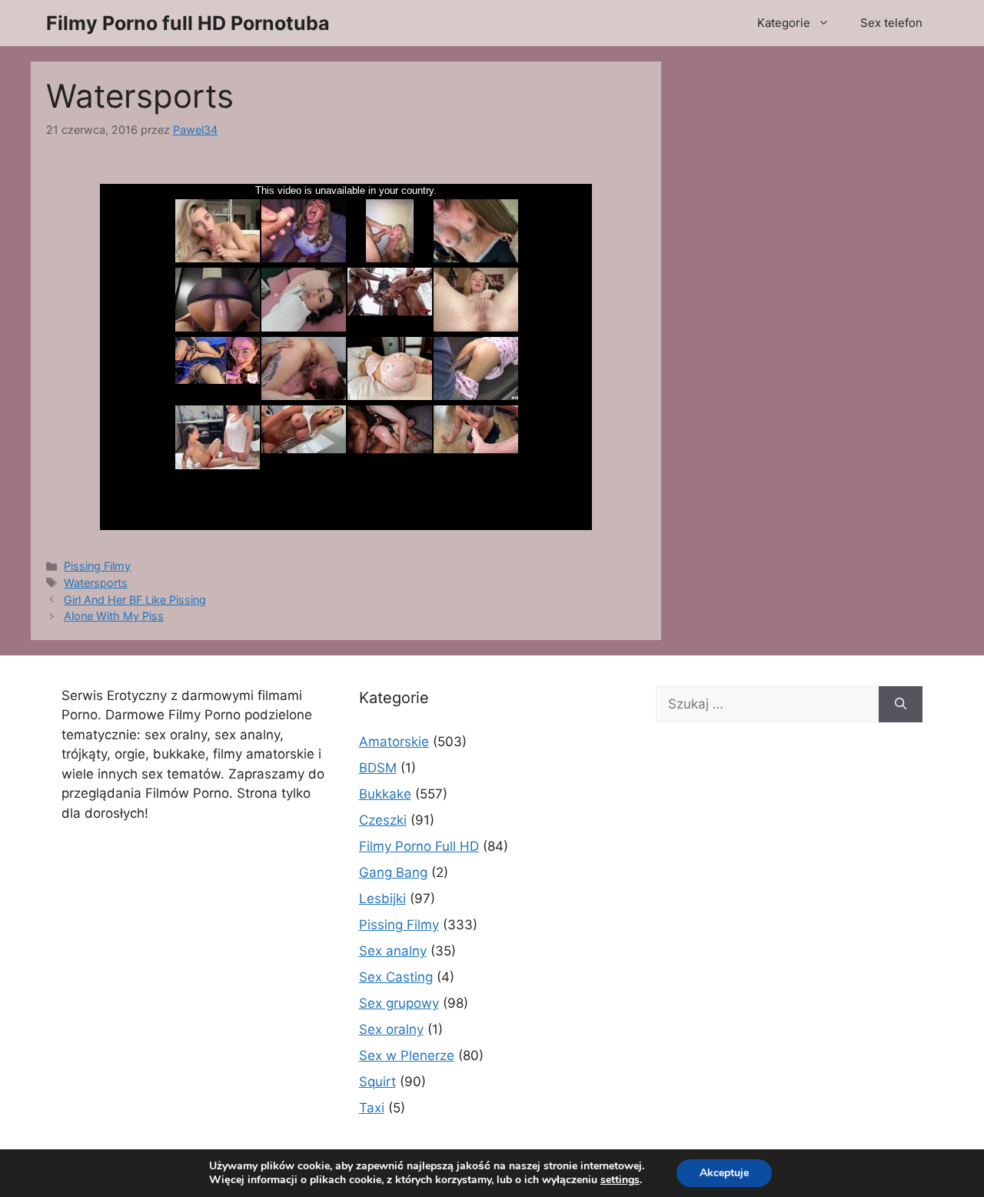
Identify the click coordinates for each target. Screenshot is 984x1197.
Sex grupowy (399, 1003)
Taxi (371, 1107)
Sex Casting (396, 977)
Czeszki (383, 820)
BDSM (378, 767)
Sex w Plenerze (406, 1055)
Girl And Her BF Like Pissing (135, 599)
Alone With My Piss (114, 615)
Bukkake (385, 794)
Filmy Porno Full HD (419, 846)
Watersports (96, 582)
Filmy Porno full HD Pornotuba (188, 23)
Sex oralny (391, 1029)
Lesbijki (382, 898)
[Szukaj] (900, 704)
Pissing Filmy (97, 565)
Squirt (377, 1081)
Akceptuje (724, 1172)
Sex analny (393, 951)
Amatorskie (394, 741)
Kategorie (783, 22)
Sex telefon (891, 22)
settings (620, 1180)
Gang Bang (393, 872)
